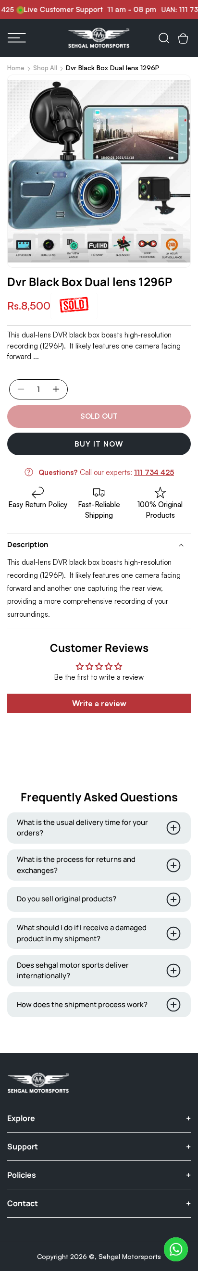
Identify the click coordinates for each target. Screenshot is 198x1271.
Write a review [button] (99, 703)
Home (16, 68)
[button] (16, 38)
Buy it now (99, 444)
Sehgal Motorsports (130, 1256)
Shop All (45, 68)
